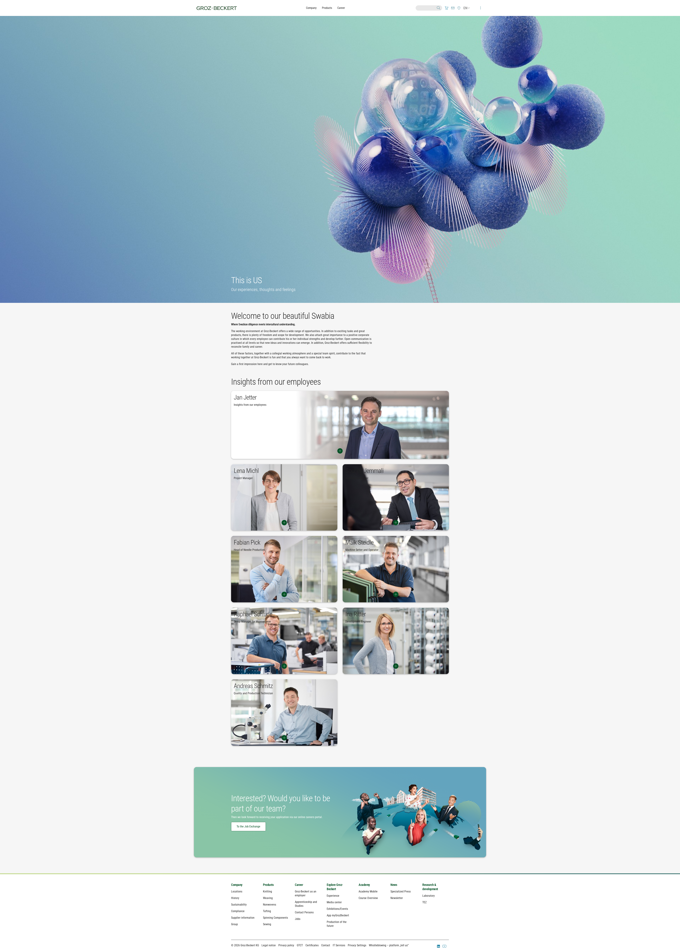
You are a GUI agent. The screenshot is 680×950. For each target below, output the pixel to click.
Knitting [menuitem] (267, 891)
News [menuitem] (393, 885)
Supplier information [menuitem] (242, 917)
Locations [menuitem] (236, 891)
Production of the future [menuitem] (337, 924)
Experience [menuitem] (333, 895)
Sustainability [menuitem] (239, 904)
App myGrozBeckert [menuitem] (338, 915)
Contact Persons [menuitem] (304, 912)
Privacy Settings (357, 945)
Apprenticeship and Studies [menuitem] (306, 903)
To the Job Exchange (248, 826)
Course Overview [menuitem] (368, 898)
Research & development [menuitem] (430, 887)
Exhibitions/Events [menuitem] (337, 909)
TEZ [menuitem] (424, 902)
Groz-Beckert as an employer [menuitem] (305, 893)
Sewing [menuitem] (267, 924)
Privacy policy (286, 945)
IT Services (339, 945)
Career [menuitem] (299, 885)
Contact (325, 945)
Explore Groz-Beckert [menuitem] (335, 887)
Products (327, 8)
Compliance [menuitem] (238, 911)
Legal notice (269, 945)
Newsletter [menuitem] (396, 898)
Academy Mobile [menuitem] (368, 891)
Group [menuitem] (234, 924)
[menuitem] (446, 8)
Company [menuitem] (236, 885)
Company (311, 8)
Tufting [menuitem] (267, 911)
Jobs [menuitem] (297, 919)
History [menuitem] (235, 898)
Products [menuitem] (268, 885)
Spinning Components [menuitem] (275, 917)
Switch (340, 451)
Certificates (312, 945)
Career (341, 8)
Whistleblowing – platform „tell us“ (389, 945)
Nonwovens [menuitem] (269, 904)
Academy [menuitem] (364, 885)
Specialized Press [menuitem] (400, 891)
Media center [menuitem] (334, 902)
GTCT (300, 945)
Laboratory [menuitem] (428, 895)
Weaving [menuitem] (268, 898)
